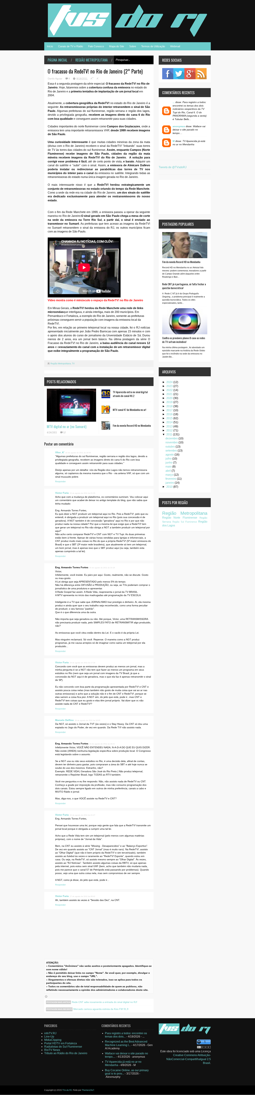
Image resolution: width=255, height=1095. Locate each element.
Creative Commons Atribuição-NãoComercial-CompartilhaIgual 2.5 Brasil (188, 1059)
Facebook (167, 73)
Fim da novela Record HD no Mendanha (132, 425)
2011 (169, 434)
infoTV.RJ (50, 1033)
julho (168, 458)
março (169, 474)
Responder (60, 481)
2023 (169, 386)
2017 (169, 410)
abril (168, 470)
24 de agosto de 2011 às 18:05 (87, 720)
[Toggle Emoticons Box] (46, 996)
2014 (169, 422)
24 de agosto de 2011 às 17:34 (82, 663)
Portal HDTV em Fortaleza (60, 1043)
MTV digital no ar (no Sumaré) (66, 426)
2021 (169, 394)
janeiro (170, 482)
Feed (201, 73)
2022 (169, 390)
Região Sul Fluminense (184, 521)
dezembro (171, 438)
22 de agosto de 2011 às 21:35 (82, 493)
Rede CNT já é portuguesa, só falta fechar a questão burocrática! (184, 286)
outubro (170, 446)
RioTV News (52, 1049)
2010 (169, 486)
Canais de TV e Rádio (70, 46)
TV (73, 363)
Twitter (178, 73)
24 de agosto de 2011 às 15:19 (102, 568)
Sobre (132, 46)
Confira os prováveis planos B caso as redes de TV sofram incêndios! (183, 340)
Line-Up (49, 1036)
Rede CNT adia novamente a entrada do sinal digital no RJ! (104, 1002)
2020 (169, 398)
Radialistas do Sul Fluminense (63, 1046)
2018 (169, 406)
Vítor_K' (59, 452)
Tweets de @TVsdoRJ (172, 167)
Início (50, 46)
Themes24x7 (88, 1090)
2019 (169, 402)
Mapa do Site (116, 46)
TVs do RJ (67, 1090)
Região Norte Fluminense (179, 517)
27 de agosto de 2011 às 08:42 (82, 896)
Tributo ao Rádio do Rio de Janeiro (65, 1053)
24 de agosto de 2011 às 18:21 (102, 744)
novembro (171, 442)
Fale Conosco (96, 46)
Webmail (175, 46)
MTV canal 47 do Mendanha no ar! (129, 410)
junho (169, 462)
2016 (169, 414)
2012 (169, 430)
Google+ (190, 73)
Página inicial (57, 60)
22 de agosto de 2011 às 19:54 (78, 453)
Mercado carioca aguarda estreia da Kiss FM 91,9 (100, 1009)
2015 (169, 418)
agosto (170, 454)
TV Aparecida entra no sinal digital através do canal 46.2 (130, 394)
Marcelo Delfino (64, 720)
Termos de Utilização (153, 46)
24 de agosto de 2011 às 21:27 (82, 815)
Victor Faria (62, 492)
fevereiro (171, 478)
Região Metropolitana (91, 60)
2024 (169, 382)
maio (168, 466)
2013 (169, 426)
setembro (171, 450)
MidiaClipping (52, 1039)
